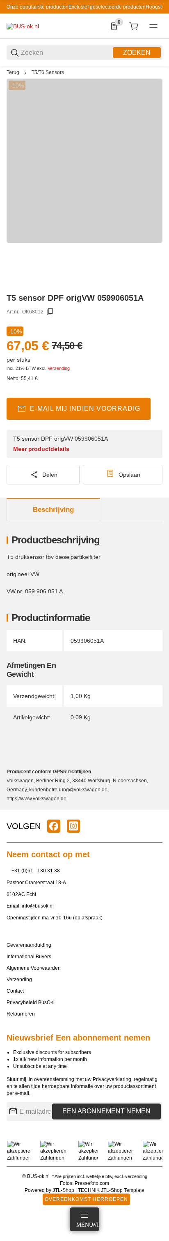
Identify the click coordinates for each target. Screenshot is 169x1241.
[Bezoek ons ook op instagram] (73, 826)
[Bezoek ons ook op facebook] (53, 826)
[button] (155, 806)
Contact (15, 991)
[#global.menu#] (153, 26)
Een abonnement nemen (106, 1111)
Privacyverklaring (112, 1079)
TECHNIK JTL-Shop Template (111, 1190)
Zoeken (137, 52)
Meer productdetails (41, 449)
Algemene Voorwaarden (34, 968)
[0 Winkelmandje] (134, 26)
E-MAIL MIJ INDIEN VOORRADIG (85, 408)
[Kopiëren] (50, 312)
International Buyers (29, 956)
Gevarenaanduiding (29, 945)
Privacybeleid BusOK (30, 1002)
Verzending (59, 368)
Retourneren (21, 1014)
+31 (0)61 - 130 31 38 (35, 871)
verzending (136, 1176)
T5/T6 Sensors (48, 72)
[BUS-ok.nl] (23, 26)
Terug (13, 72)
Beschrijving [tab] (53, 510)
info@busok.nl (38, 906)
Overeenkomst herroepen (86, 1199)
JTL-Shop (64, 1190)
